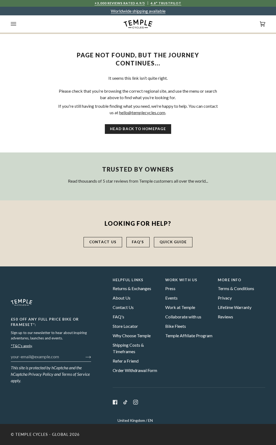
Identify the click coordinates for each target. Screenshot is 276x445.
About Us (121, 297)
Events (171, 297)
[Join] (84, 356)
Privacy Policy (40, 374)
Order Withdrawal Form (135, 370)
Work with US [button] (181, 280)
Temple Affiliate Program (188, 335)
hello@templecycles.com (142, 112)
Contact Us (123, 307)
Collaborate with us (183, 316)
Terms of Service (75, 374)
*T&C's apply (21, 346)
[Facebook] (115, 402)
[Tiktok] (125, 402)
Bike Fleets (175, 326)
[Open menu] (19, 24)
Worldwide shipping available (138, 10)
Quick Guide (173, 242)
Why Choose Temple (132, 335)
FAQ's (138, 242)
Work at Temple (180, 307)
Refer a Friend (126, 360)
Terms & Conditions (236, 288)
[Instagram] (135, 402)
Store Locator (125, 326)
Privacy (225, 297)
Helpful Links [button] (128, 280)
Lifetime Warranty (234, 307)
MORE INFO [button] (229, 280)
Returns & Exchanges (132, 288)
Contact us (102, 242)
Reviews (225, 316)
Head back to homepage (138, 129)
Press (170, 288)
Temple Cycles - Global (41, 434)
